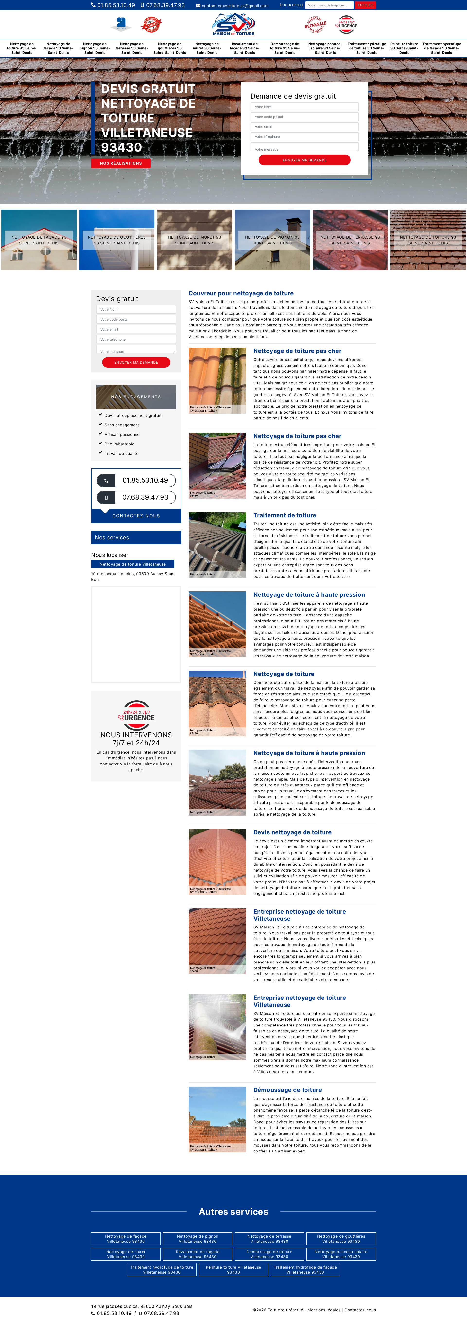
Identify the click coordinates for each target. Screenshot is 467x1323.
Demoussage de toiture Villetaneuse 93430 (269, 1254)
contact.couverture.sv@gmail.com (234, 5)
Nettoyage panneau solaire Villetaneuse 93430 (341, 1254)
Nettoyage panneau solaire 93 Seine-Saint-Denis (325, 48)
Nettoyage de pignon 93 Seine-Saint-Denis (95, 48)
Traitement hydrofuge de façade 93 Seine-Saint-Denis (441, 48)
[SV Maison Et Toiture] (233, 24)
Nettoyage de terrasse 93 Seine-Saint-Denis (132, 48)
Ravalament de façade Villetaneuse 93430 (197, 1254)
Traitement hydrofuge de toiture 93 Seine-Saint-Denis (367, 48)
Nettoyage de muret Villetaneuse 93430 (126, 1254)
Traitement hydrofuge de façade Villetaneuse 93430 (305, 1270)
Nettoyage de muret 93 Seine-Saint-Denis (207, 48)
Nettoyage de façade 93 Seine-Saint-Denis (58, 48)
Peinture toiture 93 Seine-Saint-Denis (404, 48)
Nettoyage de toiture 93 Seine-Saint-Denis (22, 48)
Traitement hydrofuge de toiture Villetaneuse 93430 (161, 1270)
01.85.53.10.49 (115, 5)
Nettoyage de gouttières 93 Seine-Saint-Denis (169, 48)
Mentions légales (324, 1309)
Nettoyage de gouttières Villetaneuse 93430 (341, 1239)
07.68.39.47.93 (164, 5)
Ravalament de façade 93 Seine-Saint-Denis (245, 48)
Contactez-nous (360, 1309)
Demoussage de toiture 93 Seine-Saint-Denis (285, 48)
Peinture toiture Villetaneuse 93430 (233, 1270)
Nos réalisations (121, 163)
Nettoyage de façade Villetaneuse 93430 (126, 1239)
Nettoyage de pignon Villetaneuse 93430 (197, 1239)
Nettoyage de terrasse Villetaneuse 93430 (269, 1239)
